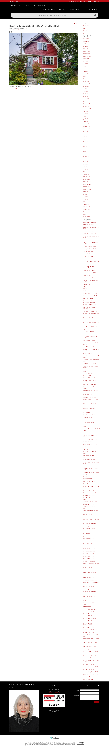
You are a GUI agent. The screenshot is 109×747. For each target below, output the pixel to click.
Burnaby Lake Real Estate (89, 246)
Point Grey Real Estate (88, 517)
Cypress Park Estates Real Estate (91, 295)
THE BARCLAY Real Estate (89, 594)
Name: (77, 690)
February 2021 (86, 176)
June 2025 (85, 63)
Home (44, 9)
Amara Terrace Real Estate (89, 222)
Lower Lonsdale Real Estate (90, 444)
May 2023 (85, 116)
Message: (76, 695)
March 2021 (86, 174)
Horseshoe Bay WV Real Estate (91, 408)
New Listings (86, 28)
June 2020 (85, 196)
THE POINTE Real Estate (89, 606)
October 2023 (86, 106)
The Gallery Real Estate (89, 596)
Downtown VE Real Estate (89, 304)
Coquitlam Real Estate (88, 290)
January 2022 (86, 149)
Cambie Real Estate (88, 251)
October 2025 (86, 53)
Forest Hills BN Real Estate (90, 346)
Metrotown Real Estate (89, 459)
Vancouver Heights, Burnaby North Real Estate (90, 624)
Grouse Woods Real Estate (89, 384)
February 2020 (86, 206)
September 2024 (87, 83)
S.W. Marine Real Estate (89, 551)
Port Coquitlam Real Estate (89, 523)
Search (95, 15)
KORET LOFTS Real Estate (90, 439)
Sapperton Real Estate (88, 556)
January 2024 (86, 98)
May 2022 (85, 139)
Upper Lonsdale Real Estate (90, 609)
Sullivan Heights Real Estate (90, 589)
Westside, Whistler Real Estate (90, 666)
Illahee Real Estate (87, 417)
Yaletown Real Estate (88, 679)
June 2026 (85, 46)
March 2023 (86, 121)
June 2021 (85, 166)
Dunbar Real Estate (88, 317)
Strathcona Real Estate (88, 586)
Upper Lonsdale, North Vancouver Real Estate (88, 612)
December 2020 (87, 181)
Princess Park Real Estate (89, 531)
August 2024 (86, 86)
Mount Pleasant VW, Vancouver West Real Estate (91, 475)
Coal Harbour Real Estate (89, 278)
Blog (83, 9)
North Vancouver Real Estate (90, 492)
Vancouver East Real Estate (90, 618)
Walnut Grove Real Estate (89, 646)
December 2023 (87, 101)
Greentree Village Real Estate (90, 377)
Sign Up (16, 1)
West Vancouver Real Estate (90, 664)
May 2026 (85, 48)
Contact (95, 9)
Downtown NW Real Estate (90, 298)
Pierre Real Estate (87, 514)
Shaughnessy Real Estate (89, 567)
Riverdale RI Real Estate (89, 546)
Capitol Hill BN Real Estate (89, 256)
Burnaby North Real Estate (89, 249)
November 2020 (87, 184)
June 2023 (85, 114)
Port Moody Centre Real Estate (91, 526)
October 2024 (86, 81)
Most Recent (86, 38)
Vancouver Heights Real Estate (90, 620)
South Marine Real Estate (89, 575)
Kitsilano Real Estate (88, 432)
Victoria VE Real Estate (88, 632)
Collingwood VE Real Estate (90, 284)
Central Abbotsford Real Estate (91, 261)
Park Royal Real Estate (88, 504)
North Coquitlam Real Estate (90, 490)
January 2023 (86, 126)
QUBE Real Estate (87, 536)
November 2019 (87, 214)
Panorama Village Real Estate (90, 501)
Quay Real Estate (87, 533)
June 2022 (85, 136)
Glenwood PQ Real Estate (89, 363)
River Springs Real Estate (89, 543)
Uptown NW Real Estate (89, 615)
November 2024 (87, 78)
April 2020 (85, 201)
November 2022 (87, 129)
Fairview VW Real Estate (89, 334)
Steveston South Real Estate (90, 580)
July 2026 (85, 43)
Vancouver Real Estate (88, 627)
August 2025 (86, 58)
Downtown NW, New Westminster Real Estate (89, 301)
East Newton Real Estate (89, 331)
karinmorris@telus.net (54, 692)
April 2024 (85, 96)
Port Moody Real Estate (89, 528)
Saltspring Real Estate (88, 553)
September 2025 (87, 56)
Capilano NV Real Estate (89, 254)
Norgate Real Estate (88, 483)
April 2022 (85, 141)
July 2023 (85, 111)
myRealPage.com (55, 738)
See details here (13, 88)
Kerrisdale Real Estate (88, 422)
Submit (96, 702)
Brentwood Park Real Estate (90, 240)
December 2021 (87, 151)
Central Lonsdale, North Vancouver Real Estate (89, 267)
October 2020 (86, 186)
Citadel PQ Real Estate (88, 275)
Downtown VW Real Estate (90, 311)
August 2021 (86, 161)
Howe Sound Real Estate (89, 415)
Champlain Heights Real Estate (90, 270)
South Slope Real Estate (89, 577)
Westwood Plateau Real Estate (91, 669)
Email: (76, 693)
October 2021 (86, 156)
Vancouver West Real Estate (90, 629)
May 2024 (85, 93)
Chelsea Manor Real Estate (89, 273)
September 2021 (87, 159)
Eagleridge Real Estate (88, 329)
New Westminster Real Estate (90, 481)
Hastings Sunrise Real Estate (90, 397)
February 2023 (86, 124)
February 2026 (86, 51)
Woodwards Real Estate (89, 676)
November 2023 (87, 103)
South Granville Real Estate (89, 572)
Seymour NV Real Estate (89, 561)
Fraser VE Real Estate (88, 353)
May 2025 (85, 66)
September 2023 (87, 108)
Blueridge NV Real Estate (89, 231)
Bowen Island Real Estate (89, 233)
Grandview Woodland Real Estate (20, 29)
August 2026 (86, 41)
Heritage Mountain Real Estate (90, 403)
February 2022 (86, 146)
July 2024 (85, 88)
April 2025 (85, 68)
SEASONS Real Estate (88, 558)
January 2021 (86, 179)
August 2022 (86, 131)
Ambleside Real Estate (88, 224)
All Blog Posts (86, 25)
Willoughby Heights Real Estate (90, 671)
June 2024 (85, 91)
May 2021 (85, 169)
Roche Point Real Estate (89, 548)
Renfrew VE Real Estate (89, 538)
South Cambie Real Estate (89, 570)
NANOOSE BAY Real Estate (90, 478)
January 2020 (86, 209)
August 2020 (86, 191)
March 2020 (86, 204)
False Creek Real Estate (89, 340)
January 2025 (86, 73)
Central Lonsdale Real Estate (90, 264)
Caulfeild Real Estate (88, 259)
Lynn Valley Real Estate (88, 446)
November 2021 (87, 154)
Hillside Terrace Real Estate (90, 406)
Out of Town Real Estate (89, 495)
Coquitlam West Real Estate (90, 293)
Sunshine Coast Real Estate (89, 591)
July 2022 (85, 134)
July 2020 (85, 194)
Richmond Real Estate (88, 541)
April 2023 (85, 119)
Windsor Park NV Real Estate (90, 674)
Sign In (11, 1)
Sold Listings (86, 33)
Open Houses (86, 30)
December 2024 (87, 76)
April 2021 (85, 171)
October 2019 (86, 216)
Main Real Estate (87, 449)
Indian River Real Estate (89, 420)
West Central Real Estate (89, 655)
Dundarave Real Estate (88, 320)
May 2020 (85, 199)
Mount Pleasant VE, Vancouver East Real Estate (90, 469)
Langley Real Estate (88, 441)
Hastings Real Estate (88, 394)
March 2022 (86, 144)
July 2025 (85, 61)
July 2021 (85, 164)
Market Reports (75, 9)
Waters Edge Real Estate (89, 649)
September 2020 (87, 189)
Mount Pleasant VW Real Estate (91, 472)
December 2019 (87, 211)
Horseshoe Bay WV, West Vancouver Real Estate (89, 411)
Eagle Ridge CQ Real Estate (90, 326)
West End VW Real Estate (89, 658)
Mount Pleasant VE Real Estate (90, 466)
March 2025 (86, 71)
